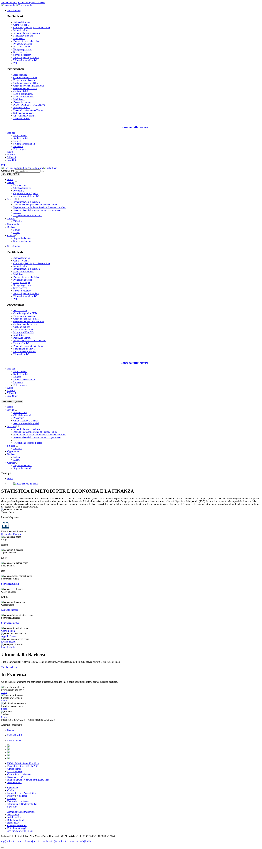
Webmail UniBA (21, 118)
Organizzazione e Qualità (25, 193)
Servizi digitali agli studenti (26, 57)
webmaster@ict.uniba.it (54, 841)
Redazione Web (14, 771)
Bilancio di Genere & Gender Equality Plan (28, 779)
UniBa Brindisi (14, 735)
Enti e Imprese (20, 149)
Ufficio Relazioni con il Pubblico (23, 763)
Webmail (11, 157)
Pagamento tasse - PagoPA (26, 41)
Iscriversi (11, 199)
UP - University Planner (24, 115)
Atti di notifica (14, 817)
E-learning (12, 798)
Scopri (4, 692)
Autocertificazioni (21, 22)
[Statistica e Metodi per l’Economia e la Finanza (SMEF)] (22, 168)
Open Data (12, 787)
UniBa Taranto (14, 740)
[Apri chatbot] (2, 847)
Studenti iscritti (20, 138)
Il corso (10, 182)
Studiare (11, 218)
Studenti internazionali (24, 143)
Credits (10, 790)
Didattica (17, 221)
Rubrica (11, 154)
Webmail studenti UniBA (25, 60)
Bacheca (11, 227)
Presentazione (20, 185)
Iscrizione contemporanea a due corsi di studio (35, 204)
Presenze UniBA (21, 107)
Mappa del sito (14, 793)
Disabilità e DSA (15, 777)
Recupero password (22, 49)
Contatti (11, 235)
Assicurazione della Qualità (20, 831)
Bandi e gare (13, 822)
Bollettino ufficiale (16, 820)
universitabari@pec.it (28, 841)
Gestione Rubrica (21, 91)
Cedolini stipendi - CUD (25, 77)
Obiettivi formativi (22, 188)
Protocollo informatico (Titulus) (28, 110)
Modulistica (19, 38)
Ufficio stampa (14, 768)
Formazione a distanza (24, 80)
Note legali (22, 795)
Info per (11, 133)
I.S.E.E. (17, 212)
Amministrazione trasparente (21, 812)
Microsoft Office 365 (23, 35)
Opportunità (13, 224)
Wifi (15, 63)
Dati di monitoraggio (17, 828)
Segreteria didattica (22, 238)
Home (10, 179)
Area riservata (20, 74)
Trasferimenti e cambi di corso (27, 215)
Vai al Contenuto (9, 2)
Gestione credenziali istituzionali (28, 85)
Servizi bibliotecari (22, 54)
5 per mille (12, 806)
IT (2, 165)
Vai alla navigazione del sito (31, 2)
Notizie (16, 229)
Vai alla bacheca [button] (9, 667)
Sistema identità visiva (24, 113)
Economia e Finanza (11, 534)
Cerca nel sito (7, 171)
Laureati (17, 141)
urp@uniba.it (7, 841)
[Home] (50, 168)
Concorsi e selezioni (17, 825)
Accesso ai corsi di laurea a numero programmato (36, 210)
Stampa (10, 730)
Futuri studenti (20, 135)
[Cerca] (42, 171)
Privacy (11, 795)
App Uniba (12, 160)
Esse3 (10, 152)
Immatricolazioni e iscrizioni (26, 33)
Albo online (13, 814)
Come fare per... (21, 24)
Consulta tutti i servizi (134, 127)
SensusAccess (20, 52)
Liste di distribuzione (23, 94)
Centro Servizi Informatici (19, 774)
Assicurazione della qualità (26, 196)
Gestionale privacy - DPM (26, 83)
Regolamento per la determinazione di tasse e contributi (39, 207)
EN (5, 165)
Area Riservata (14, 782)
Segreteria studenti (22, 241)
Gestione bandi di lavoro (25, 88)
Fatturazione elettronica (18, 801)
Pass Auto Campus (22, 102)
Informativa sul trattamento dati (22, 804)
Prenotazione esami (22, 44)
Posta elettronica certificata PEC (22, 766)
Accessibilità (29, 793)
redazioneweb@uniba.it (81, 841)
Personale (18, 146)
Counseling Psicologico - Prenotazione (31, 27)
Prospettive (18, 190)
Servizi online (13, 10)
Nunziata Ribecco (9, 610)
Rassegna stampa (21, 46)
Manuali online (20, 30)
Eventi (16, 232)
